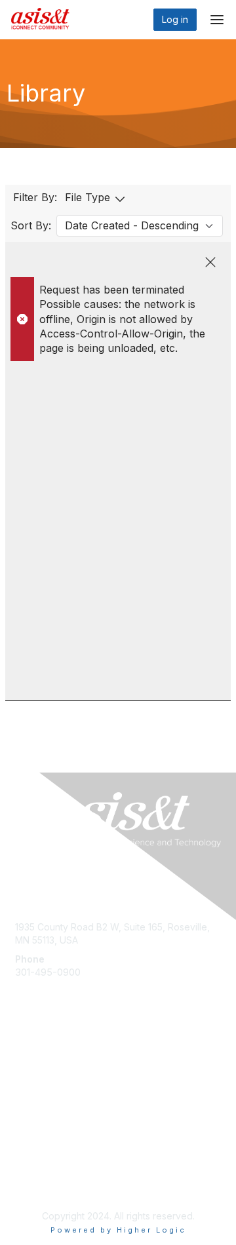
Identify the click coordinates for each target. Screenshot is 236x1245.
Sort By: (30, 225)
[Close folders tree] (210, 262)
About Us (34, 1170)
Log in (175, 19)
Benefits (32, 1071)
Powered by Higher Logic (118, 1230)
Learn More (40, 1084)
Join (24, 1058)
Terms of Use (44, 1183)
